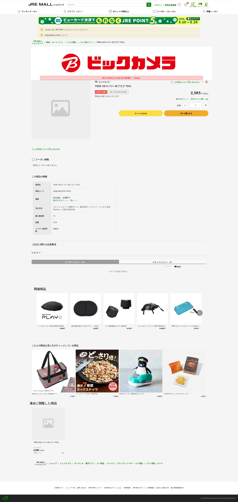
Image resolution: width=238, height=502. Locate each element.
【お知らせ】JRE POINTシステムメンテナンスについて (66, 30)
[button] (199, 313)
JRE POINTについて (95, 488)
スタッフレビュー (162, 262)
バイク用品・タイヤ (154, 463)
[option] (61, 109)
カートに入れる (141, 113)
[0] (185, 4)
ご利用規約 (127, 488)
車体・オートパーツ (54, 42)
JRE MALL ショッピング (37, 42)
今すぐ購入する (186, 113)
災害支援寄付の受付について (56, 35)
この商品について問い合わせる (186, 82)
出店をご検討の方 (162, 488)
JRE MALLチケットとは (112, 488)
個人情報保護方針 (177, 488)
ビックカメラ (65, 463)
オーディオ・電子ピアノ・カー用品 (89, 463)
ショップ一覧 (70, 488)
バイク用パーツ (86, 42)
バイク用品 (71, 42)
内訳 (206, 99)
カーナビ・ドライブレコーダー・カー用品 (125, 463)
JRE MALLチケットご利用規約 (143, 488)
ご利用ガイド (58, 488)
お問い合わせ (81, 488)
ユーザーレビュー (75, 262)
